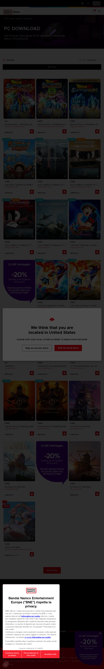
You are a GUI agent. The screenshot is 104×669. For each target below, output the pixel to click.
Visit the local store (68, 348)
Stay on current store (36, 348)
